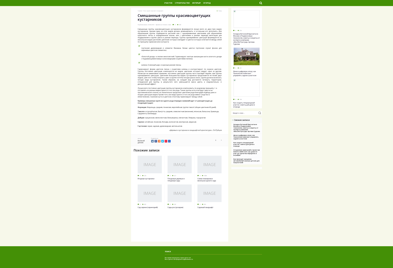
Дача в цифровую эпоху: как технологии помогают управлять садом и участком (245, 137)
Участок (168, 3)
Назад (220, 11)
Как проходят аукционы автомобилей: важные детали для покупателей (246, 160)
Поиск (168, 251)
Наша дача (184, 258)
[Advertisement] (179, 227)
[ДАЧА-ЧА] (147, 3)
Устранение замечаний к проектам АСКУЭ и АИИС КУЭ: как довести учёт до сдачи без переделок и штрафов (246, 152)
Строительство (182, 3)
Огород (207, 3)
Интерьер (196, 3)
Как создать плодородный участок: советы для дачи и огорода (243, 144)
